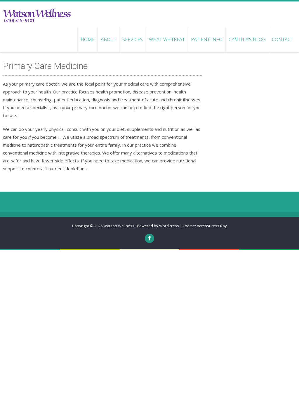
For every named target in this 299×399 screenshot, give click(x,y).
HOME (88, 39)
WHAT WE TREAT (167, 39)
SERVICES (132, 39)
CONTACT (282, 39)
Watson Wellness (119, 225)
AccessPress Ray (212, 225)
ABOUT (108, 39)
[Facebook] (149, 238)
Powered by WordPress (158, 225)
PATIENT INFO (206, 39)
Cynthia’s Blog (247, 39)
